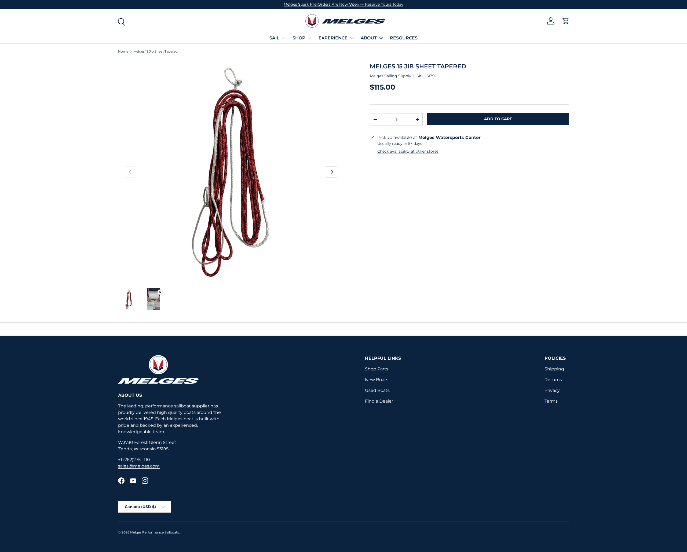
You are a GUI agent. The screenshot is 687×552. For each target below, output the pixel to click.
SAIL (274, 38)
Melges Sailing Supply (390, 75)
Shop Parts (376, 368)
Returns (553, 379)
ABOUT (369, 38)
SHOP (299, 38)
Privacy (552, 390)
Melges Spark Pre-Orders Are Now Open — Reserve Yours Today (343, 4)
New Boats (376, 379)
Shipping (554, 368)
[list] (231, 172)
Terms (551, 401)
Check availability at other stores (407, 151)
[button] (566, 21)
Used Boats (377, 390)
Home (123, 51)
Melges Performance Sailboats (154, 532)
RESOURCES (404, 38)
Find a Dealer (379, 401)
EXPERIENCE (333, 38)
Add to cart (498, 118)
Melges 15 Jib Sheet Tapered (155, 51)
